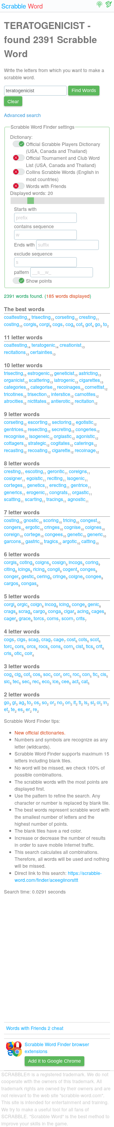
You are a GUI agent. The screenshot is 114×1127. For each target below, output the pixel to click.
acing (83, 611)
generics (13, 492)
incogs (75, 562)
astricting (88, 373)
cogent (70, 569)
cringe (59, 576)
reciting (55, 478)
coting (26, 562)
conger (11, 576)
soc (47, 674)
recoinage (85, 450)
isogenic (76, 478)
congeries (86, 429)
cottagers (14, 443)
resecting (37, 429)
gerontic (55, 471)
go (97, 324)
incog (50, 604)
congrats (58, 492)
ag (21, 702)
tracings (54, 499)
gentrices (13, 429)
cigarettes (89, 380)
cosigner (13, 478)
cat (84, 681)
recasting (13, 450)
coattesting (15, 317)
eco (46, 681)
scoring (51, 520)
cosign (59, 562)
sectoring (61, 422)
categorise (41, 386)
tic (95, 674)
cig (18, 674)
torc (8, 646)
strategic (37, 443)
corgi (44, 324)
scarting (33, 499)
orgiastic (63, 436)
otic (18, 653)
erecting (57, 485)
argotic (70, 541)
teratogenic (43, 344)
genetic (75, 534)
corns (53, 618)
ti (80, 702)
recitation (84, 401)
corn (68, 646)
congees (54, 534)
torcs (39, 618)
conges (87, 569)
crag (46, 639)
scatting (12, 499)
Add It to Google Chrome (54, 1061)
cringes (52, 527)
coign (36, 604)
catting (88, 541)
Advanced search (22, 115)
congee (93, 576)
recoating (37, 450)
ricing (39, 569)
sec (25, 681)
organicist (14, 380)
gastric (32, 541)
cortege (32, 534)
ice (55, 681)
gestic (27, 576)
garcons (12, 541)
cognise (72, 527)
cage (59, 639)
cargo (39, 611)
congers (12, 527)
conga (54, 611)
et (6, 709)
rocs (43, 646)
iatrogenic (64, 380)
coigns (42, 562)
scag (33, 639)
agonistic (85, 436)
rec (35, 681)
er (28, 709)
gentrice (79, 485)
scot (94, 639)
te (13, 709)
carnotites (85, 394)
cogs (57, 324)
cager (10, 618)
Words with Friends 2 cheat (34, 1028)
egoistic (35, 478)
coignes (93, 527)
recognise (14, 436)
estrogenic (39, 373)
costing (11, 324)
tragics (51, 541)
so (44, 702)
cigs (21, 639)
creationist (70, 344)
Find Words (84, 90)
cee (65, 681)
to (105, 324)
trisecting (41, 317)
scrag (24, 611)
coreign (12, 534)
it (74, 702)
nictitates (37, 401)
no (59, 702)
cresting (87, 317)
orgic (22, 604)
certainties (41, 352)
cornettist (94, 386)
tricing (69, 520)
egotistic (84, 422)
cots (82, 639)
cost (71, 639)
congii (53, 569)
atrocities (13, 401)
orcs (31, 646)
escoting (34, 471)
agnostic (76, 499)
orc (66, 674)
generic (95, 534)
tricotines (13, 394)
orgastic (80, 492)
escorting (37, 422)
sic (7, 681)
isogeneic (39, 436)
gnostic (31, 520)
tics (89, 646)
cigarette (61, 450)
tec (16, 681)
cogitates (60, 443)
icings (24, 569)
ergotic (32, 527)
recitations (15, 352)
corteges (13, 485)
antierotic (60, 401)
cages (97, 611)
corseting (64, 317)
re (35, 709)
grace (25, 618)
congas (29, 583)
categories (15, 386)
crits (80, 618)
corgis (30, 324)
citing (9, 569)
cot (79, 324)
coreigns (78, 471)
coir (28, 653)
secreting (61, 429)
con (86, 674)
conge (78, 604)
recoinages (68, 386)
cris (7, 653)
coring (91, 562)
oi (98, 702)
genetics (36, 485)
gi (14, 702)
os (36, 702)
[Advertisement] (57, 958)
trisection (37, 394)
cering (43, 576)
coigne (76, 576)
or (52, 702)
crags (10, 611)
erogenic (36, 492)
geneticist (64, 373)
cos (36, 674)
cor (57, 674)
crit (99, 646)
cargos (11, 583)
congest (88, 520)
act (75, 681)
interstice (60, 394)
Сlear (13, 101)
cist (79, 646)
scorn (67, 618)
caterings (84, 443)
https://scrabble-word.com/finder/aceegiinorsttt (58, 876)
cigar (69, 611)
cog (69, 324)
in (105, 702)
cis (103, 674)
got (88, 324)
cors (19, 646)
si (92, 702)
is (85, 702)
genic (93, 604)
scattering (39, 380)
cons (56, 646)
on (68, 702)
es (20, 709)
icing (64, 604)
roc (76, 674)
